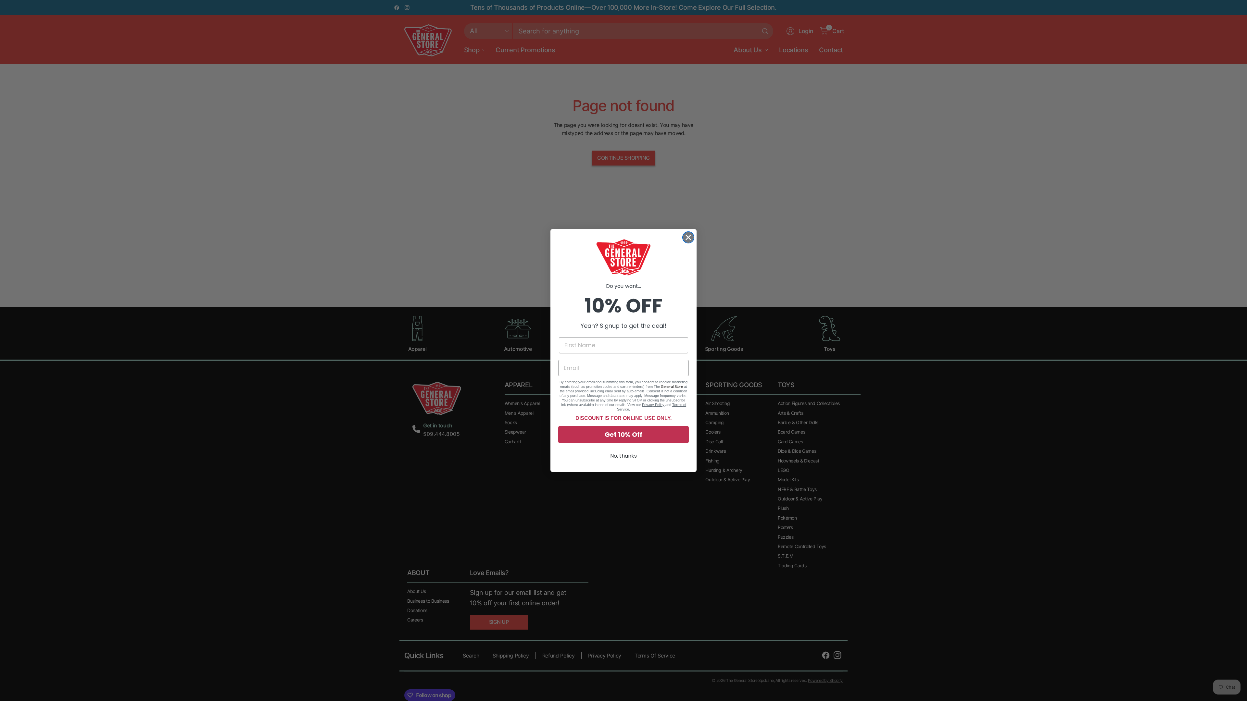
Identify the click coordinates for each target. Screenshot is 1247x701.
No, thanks (623, 456)
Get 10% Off (623, 434)
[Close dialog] (688, 237)
